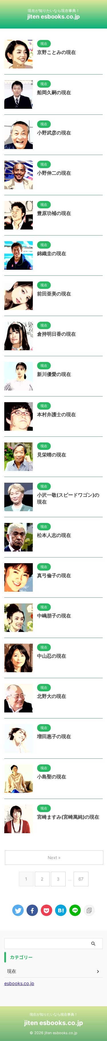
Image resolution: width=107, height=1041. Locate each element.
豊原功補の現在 (54, 213)
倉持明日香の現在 (56, 334)
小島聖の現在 (51, 777)
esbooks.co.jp (19, 983)
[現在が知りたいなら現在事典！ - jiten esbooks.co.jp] (60, 910)
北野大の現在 (51, 696)
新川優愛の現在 (54, 374)
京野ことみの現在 (56, 52)
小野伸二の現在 (54, 173)
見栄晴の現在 (51, 455)
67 (81, 879)
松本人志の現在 (54, 535)
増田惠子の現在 (54, 736)
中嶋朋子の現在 (54, 616)
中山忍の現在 (51, 656)
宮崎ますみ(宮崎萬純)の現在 (68, 817)
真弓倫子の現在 (54, 575)
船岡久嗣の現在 (54, 92)
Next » (54, 857)
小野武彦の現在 (54, 133)
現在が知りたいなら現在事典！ (54, 1014)
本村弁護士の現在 (56, 414)
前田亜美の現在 (54, 294)
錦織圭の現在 (51, 253)
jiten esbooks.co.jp (53, 16)
